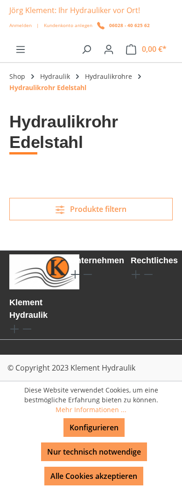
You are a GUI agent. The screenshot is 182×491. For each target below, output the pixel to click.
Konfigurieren (94, 427)
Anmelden (20, 25)
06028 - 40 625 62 (129, 25)
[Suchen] (86, 49)
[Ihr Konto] (109, 49)
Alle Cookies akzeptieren (93, 476)
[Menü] (20, 49)
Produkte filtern (97, 209)
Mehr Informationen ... (91, 409)
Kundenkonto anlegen (68, 25)
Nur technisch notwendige (94, 452)
